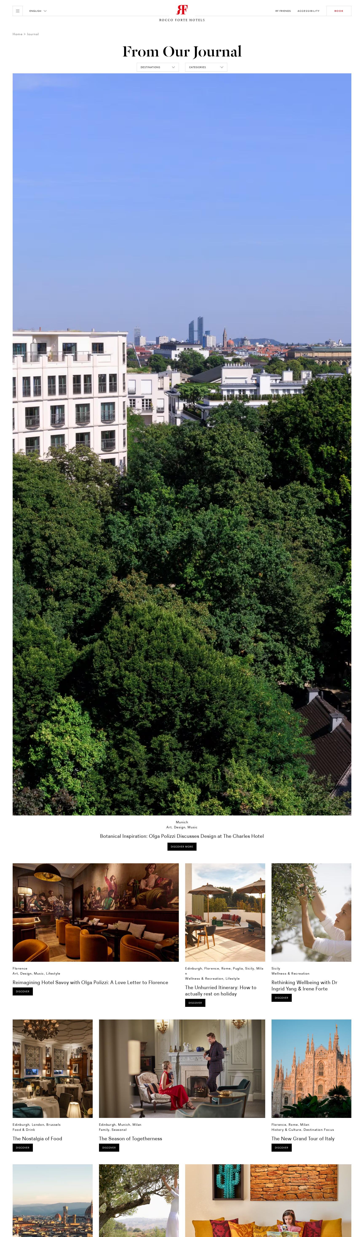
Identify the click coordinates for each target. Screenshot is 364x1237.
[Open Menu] (18, 11)
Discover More (182, 846)
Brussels (53, 1125)
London (38, 1125)
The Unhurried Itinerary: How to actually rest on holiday (221, 990)
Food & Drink (24, 1130)
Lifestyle (53, 973)
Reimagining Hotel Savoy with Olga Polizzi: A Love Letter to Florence (90, 982)
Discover (22, 991)
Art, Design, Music (182, 827)
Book (339, 10)
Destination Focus (319, 1130)
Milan (137, 1125)
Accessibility (309, 10)
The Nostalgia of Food (37, 1138)
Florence (20, 968)
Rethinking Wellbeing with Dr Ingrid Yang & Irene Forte (304, 985)
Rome (226, 968)
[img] (96, 912)
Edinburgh (193, 968)
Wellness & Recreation (204, 978)
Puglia (238, 968)
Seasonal (119, 1130)
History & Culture (286, 1130)
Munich (182, 822)
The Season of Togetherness (130, 1138)
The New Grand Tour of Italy (303, 1138)
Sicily (249, 968)
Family (104, 1130)
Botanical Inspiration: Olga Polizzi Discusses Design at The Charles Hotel (182, 836)
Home (18, 34)
